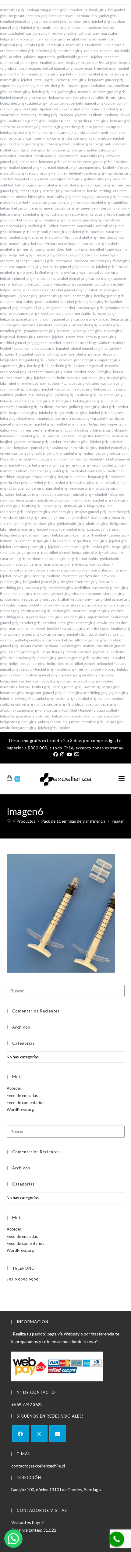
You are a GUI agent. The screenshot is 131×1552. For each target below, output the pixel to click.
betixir (81, 476)
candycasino (89, 576)
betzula (26, 669)
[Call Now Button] (116, 1539)
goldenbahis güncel (83, 33)
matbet (7, 179)
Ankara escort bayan (62, 243)
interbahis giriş (92, 243)
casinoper (34, 138)
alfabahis (9, 605)
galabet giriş (36, 103)
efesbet (6, 50)
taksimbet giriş (70, 50)
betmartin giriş (38, 535)
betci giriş (29, 412)
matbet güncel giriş (24, 167)
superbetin (46, 56)
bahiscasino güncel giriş (66, 150)
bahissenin (62, 541)
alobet (82, 424)
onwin (70, 15)
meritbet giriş (79, 354)
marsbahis (76, 27)
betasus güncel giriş (110, 389)
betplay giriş (119, 74)
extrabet (49, 622)
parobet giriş (73, 185)
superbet (68, 307)
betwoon (7, 436)
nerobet (28, 325)
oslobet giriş (79, 231)
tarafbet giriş (112, 109)
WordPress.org (20, 1109)
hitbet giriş (36, 196)
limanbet (41, 132)
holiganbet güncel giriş (83, 220)
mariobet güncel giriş (58, 167)
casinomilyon (100, 138)
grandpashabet (12, 33)
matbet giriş (9, 80)
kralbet (5, 150)
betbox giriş (78, 214)
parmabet (78, 471)
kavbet (56, 441)
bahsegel (23, 261)
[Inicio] (9, 821)
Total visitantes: (27, 1530)
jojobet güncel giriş (71, 80)
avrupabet (114, 126)
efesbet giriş (46, 50)
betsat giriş (55, 45)
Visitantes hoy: (26, 1522)
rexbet (105, 50)
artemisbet (74, 337)
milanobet (28, 161)
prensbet (39, 97)
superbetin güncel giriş (85, 103)
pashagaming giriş (23, 313)
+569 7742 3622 (27, 1404)
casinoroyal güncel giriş (19, 62)
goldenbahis (115, 103)
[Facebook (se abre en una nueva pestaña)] (55, 754)
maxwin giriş (54, 138)
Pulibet (5, 348)
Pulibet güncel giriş (67, 290)
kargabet (22, 179)
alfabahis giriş (74, 506)
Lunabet (62, 348)
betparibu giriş (104, 354)
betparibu (56, 97)
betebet (75, 173)
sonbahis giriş (58, 465)
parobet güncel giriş (74, 657)
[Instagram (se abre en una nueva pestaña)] (62, 754)
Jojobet (96, 56)
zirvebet (79, 593)
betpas (108, 27)
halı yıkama (51, 436)
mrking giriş (47, 115)
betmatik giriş (77, 249)
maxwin (84, 91)
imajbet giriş (53, 220)
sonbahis (30, 109)
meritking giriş (33, 249)
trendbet (111, 56)
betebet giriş (24, 50)
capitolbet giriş (28, 126)
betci (57, 109)
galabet (29, 56)
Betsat (5, 593)
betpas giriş (26, 337)
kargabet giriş (103, 313)
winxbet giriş (64, 284)
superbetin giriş (28, 266)
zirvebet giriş (40, 482)
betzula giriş (44, 80)
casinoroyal (106, 255)
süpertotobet (97, 617)
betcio (92, 191)
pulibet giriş (37, 226)
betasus (19, 290)
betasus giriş (121, 319)
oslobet (119, 144)
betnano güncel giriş (16, 278)
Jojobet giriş (30, 27)
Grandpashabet (92, 634)
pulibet (20, 395)
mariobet (16, 628)
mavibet (97, 231)
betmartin (120, 436)
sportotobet (68, 156)
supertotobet (28, 605)
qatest (67, 681)
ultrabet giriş (34, 45)
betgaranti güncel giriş (105, 80)
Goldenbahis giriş (76, 546)
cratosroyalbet (57, 144)
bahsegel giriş (106, 704)
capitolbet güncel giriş (26, 144)
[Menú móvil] (122, 778)
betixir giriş (64, 698)
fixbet (4, 698)
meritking (57, 33)
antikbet (6, 185)
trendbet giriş (105, 68)
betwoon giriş (50, 161)
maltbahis (42, 278)
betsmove (64, 261)
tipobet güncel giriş (15, 97)
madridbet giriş (54, 27)
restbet (117, 284)
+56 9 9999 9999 (22, 1279)
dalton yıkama (11, 430)
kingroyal (7, 337)
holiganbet (88, 62)
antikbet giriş (76, 97)
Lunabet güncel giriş (103, 529)
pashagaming (60, 132)
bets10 (118, 372)
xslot (67, 161)
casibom (94, 27)
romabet (25, 156)
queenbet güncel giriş (61, 208)
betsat (71, 652)
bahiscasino (113, 552)
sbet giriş (108, 406)
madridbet (106, 39)
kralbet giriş (44, 272)
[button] (13, 1538)
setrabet (7, 196)
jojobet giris (117, 605)
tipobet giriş (46, 657)
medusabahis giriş (36, 611)
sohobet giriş (33, 214)
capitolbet (17, 74)
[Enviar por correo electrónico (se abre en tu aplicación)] (76, 754)
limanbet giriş (26, 406)
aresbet (119, 179)
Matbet (103, 342)
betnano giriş (120, 121)
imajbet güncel (52, 62)
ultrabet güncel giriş (91, 640)
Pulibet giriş (72, 692)
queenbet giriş (28, 436)
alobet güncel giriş (85, 348)
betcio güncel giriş (100, 185)
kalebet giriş (22, 593)
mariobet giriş (55, 564)
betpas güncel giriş (27, 208)
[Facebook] (20, 1433)
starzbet (15, 220)
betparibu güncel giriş (91, 121)
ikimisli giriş (115, 97)
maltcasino (91, 109)
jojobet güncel (30, 39)
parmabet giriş (93, 377)
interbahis (107, 208)
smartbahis (9, 115)
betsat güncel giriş (57, 68)
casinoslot (81, 535)
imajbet (73, 39)
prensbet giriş (85, 360)
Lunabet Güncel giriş (53, 325)
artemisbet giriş (84, 325)
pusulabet (64, 313)
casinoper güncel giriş (32, 401)
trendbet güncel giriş (16, 21)
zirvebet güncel (62, 570)
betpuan (55, 15)
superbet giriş (119, 511)
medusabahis (45, 156)
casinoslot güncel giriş (110, 587)
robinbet (100, 494)
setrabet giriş (86, 698)
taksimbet (93, 45)
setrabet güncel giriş (29, 546)
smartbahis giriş (13, 558)
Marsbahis (8, 459)
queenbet (89, 208)
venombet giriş (73, 529)
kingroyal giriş (11, 45)
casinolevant (74, 191)
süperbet (7, 85)
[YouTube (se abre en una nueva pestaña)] (69, 754)
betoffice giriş (93, 722)
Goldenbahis (114, 45)
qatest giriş (22, 132)
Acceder (14, 1088)
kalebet (116, 441)
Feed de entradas (22, 1095)
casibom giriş (79, 21)
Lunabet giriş (74, 383)
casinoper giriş (89, 167)
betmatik (88, 39)
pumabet (35, 372)
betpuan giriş (98, 476)
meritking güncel (32, 383)
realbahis (96, 97)
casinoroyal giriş (13, 226)
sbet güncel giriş (29, 564)
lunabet (79, 74)
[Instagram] (39, 1433)
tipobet (45, 109)
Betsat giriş (108, 62)
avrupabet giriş (50, 185)
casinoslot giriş (12, 138)
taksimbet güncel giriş (17, 529)
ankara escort (39, 290)
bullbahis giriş (95, 10)
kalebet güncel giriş (24, 652)
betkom (8, 266)
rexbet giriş (113, 330)
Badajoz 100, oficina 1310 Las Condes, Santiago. (56, 1489)
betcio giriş (40, 91)
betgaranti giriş (38, 173)
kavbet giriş (101, 546)
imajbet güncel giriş (42, 74)
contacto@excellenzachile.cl (38, 1465)
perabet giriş (38, 570)
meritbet (70, 342)
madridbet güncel (55, 552)
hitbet (53, 226)
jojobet (65, 74)
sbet (122, 132)
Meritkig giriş (43, 261)
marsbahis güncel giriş (54, 319)
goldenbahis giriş (100, 150)
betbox (124, 196)
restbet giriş (74, 126)
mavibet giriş (100, 517)
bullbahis (19, 284)
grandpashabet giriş (51, 21)
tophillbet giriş (99, 372)
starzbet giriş (113, 593)
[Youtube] (57, 1433)
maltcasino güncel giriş (27, 121)
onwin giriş (33, 220)
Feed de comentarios (25, 1102)
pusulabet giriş (49, 500)
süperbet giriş (109, 360)
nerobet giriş (71, 301)
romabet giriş (54, 39)
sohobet (75, 10)
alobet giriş (26, 418)
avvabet (107, 681)
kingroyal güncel (100, 506)
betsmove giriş (12, 692)
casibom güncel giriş (109, 91)
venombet (71, 109)
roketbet (47, 313)
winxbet (65, 360)
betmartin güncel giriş (60, 266)
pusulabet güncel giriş (69, 278)
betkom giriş (37, 15)
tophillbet (120, 202)
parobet (15, 56)
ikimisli (121, 430)
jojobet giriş (101, 21)
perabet (49, 599)
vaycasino (96, 471)
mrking (105, 191)
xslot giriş (97, 214)
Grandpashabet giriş (80, 237)
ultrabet (90, 290)
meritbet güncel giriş (16, 342)
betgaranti (17, 15)
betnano (83, 15)
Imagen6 (119, 821)
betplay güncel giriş (109, 295)
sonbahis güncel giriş (17, 704)
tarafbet (43, 337)
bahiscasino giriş (22, 657)
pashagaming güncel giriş (47, 10)
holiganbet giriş (104, 15)
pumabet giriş (57, 488)
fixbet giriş (121, 261)
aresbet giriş (109, 325)
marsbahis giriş (12, 10)
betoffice (102, 436)
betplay (71, 62)
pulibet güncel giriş (84, 406)
